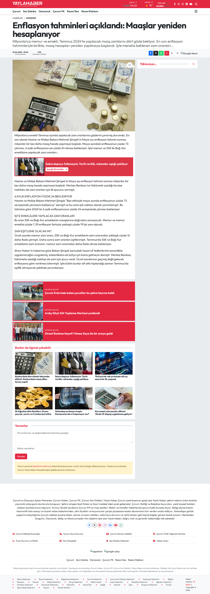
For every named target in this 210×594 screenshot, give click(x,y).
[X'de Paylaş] (155, 53)
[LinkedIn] (110, 525)
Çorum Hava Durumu (73, 533)
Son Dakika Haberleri (119, 540)
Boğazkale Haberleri (70, 579)
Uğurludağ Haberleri (26, 587)
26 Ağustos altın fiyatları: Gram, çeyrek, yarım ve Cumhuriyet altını (33, 412)
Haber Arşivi (162, 540)
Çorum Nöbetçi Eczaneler (28, 533)
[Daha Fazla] (166, 53)
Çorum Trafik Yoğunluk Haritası (170, 533)
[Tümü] (193, 64)
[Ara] (196, 4)
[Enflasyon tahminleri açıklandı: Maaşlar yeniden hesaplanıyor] (74, 95)
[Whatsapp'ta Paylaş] (161, 53)
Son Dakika (29, 11)
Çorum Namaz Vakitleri (121, 533)
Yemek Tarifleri (63, 587)
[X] (94, 525)
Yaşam (46, 587)
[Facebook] (89, 525)
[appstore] (96, 551)
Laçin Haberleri (116, 582)
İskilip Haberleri (53, 582)
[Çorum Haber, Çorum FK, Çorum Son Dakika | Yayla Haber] (27, 4)
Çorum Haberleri (94, 579)
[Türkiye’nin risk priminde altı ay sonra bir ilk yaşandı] (114, 362)
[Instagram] (105, 525)
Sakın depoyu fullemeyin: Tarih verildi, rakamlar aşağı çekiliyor (72, 378)
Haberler (18, 18)
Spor (130, 585)
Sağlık (102, 585)
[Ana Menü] (196, 11)
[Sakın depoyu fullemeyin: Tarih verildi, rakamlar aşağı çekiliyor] (74, 362)
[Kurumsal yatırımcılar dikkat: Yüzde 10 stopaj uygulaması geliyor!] (114, 397)
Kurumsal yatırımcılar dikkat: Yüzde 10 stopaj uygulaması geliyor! (113, 412)
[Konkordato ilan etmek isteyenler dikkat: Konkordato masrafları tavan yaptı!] (34, 362)
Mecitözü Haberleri (139, 582)
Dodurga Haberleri (151, 579)
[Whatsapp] (121, 525)
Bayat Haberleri (46, 579)
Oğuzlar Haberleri (164, 582)
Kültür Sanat (95, 582)
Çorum (17, 11)
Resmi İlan (73, 11)
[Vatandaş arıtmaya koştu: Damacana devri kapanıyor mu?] (74, 397)
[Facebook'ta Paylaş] (151, 53)
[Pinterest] (99, 525)
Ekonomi (31, 18)
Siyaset (117, 585)
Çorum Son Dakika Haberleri (122, 579)
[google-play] (111, 551)
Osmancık (44, 11)
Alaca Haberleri (23, 579)
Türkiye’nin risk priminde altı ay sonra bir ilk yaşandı (111, 378)
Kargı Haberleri (75, 582)
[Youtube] (115, 525)
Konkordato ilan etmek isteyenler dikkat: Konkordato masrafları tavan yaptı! (32, 379)
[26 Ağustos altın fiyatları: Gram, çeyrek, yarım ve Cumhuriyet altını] (34, 397)
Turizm (168, 585)
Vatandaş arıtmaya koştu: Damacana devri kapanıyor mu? (72, 412)
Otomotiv (70, 585)
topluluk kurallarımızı (42, 466)
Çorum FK (59, 11)
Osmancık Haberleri (49, 585)
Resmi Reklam (89, 11)
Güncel (35, 582)
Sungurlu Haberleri (149, 585)
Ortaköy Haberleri (25, 585)
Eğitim (170, 579)
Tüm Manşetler (70, 540)
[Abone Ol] (189, 53)
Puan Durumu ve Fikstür (27, 540)
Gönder (21, 456)
